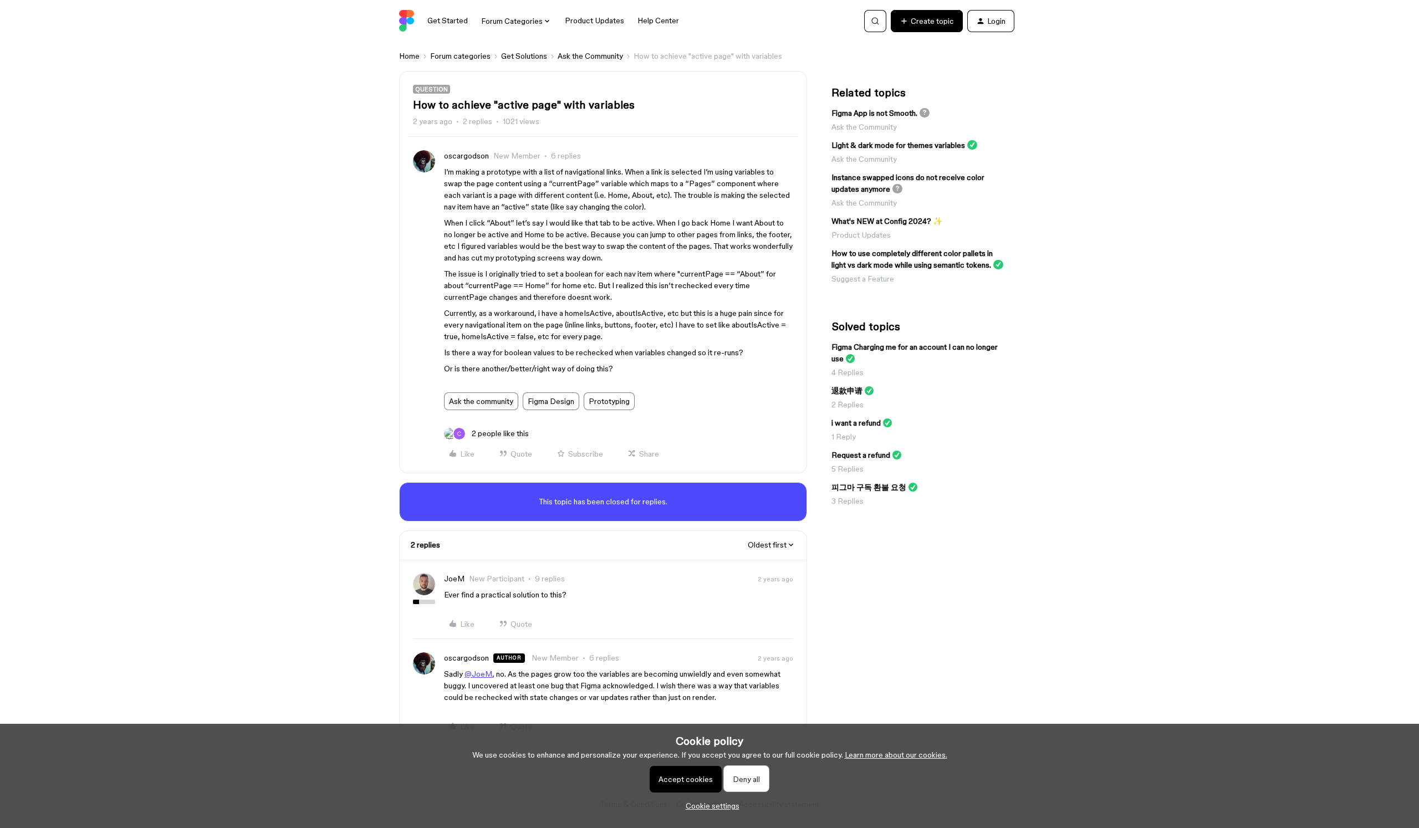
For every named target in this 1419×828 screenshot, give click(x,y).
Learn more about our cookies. (896, 754)
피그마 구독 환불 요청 (868, 487)
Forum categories (460, 56)
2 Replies (847, 404)
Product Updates (594, 20)
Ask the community (481, 401)
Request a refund (860, 455)
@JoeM (478, 673)
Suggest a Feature (862, 278)
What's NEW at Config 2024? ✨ (886, 221)
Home (409, 56)
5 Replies (847, 468)
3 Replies (847, 501)
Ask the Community (590, 56)
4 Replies (847, 372)
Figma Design (551, 401)
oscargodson (466, 155)
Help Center (658, 20)
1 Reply (843, 436)
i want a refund (856, 422)
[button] (927, 21)
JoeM (454, 578)
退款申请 (846, 390)
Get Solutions (524, 56)
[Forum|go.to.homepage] (406, 21)
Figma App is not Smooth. (874, 113)
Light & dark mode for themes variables (898, 145)
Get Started (447, 20)
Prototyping (609, 401)
